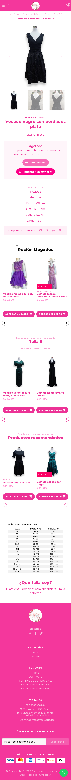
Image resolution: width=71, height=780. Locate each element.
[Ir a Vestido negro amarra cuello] (52, 372)
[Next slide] (61, 55)
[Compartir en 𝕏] (47, 230)
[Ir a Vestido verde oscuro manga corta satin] (18, 372)
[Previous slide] (9, 55)
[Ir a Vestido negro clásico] (18, 461)
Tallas (47, 14)
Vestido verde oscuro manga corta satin (16, 394)
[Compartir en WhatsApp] (54, 230)
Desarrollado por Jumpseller (35, 775)
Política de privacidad (36, 689)
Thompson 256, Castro (37, 709)
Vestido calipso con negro (49, 483)
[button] (19, 314)
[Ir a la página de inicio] (35, 6)
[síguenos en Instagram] (30, 633)
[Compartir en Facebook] (41, 230)
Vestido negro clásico (17, 482)
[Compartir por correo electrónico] (60, 230)
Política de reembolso (36, 685)
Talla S (57, 14)
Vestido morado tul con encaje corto (18, 295)
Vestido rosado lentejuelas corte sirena (52, 295)
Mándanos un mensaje (37, 171)
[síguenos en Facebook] (35, 633)
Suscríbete (57, 741)
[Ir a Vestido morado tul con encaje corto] (18, 273)
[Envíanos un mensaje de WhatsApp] (63, 773)
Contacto (36, 677)
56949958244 (37, 705)
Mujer (19, 14)
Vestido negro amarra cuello (50, 394)
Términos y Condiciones (35, 681)
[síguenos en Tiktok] (41, 633)
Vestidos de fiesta (33, 14)
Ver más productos (34, 349)
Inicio (10, 14)
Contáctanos (36, 162)
